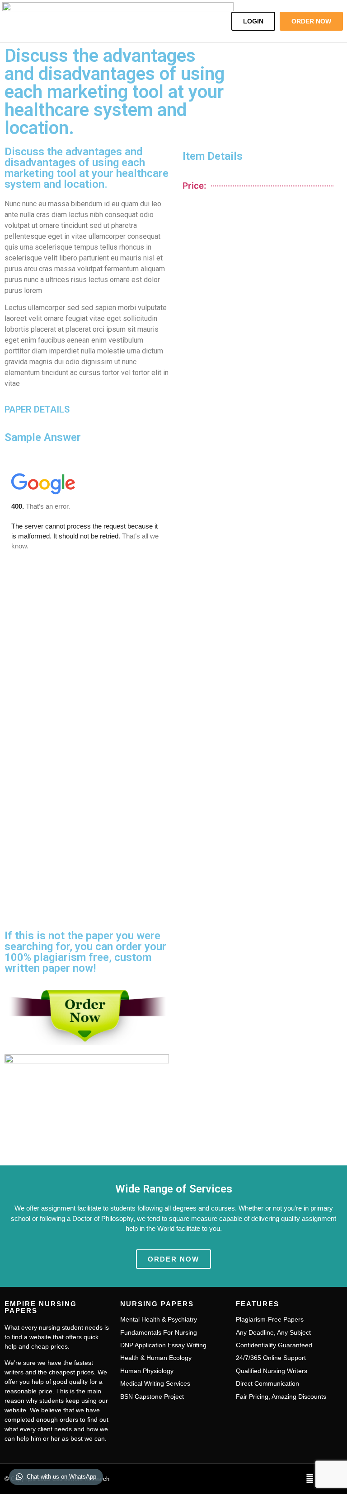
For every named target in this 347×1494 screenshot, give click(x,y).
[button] (213, 21)
